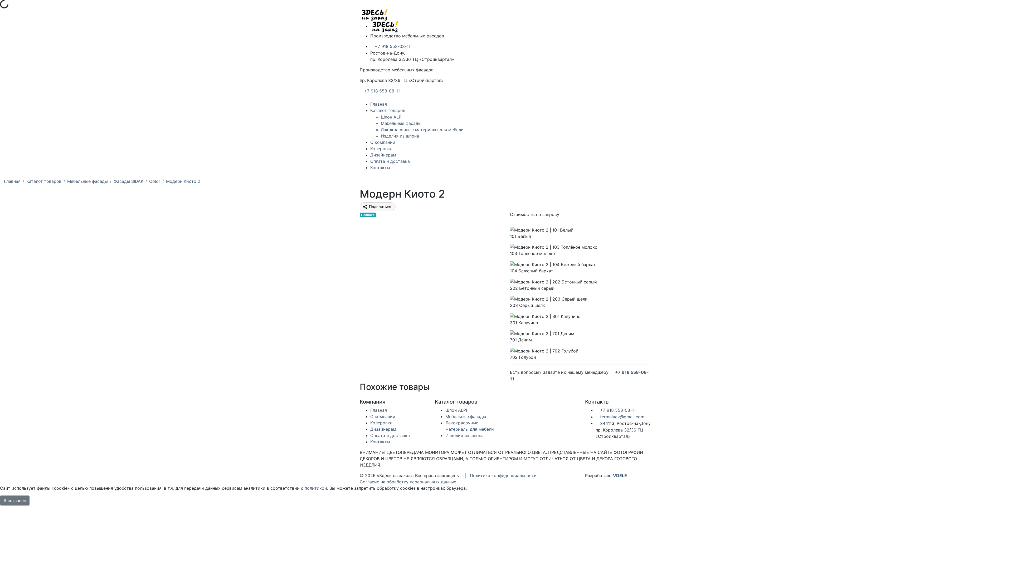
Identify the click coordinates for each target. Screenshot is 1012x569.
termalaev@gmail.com (621, 416)
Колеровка (381, 148)
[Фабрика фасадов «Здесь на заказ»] (374, 14)
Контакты (380, 167)
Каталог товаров (387, 110)
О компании (382, 142)
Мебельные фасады (401, 123)
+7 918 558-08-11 (391, 46)
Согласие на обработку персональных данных (408, 481)
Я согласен (14, 500)
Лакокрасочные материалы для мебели (422, 129)
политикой (316, 488)
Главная (378, 104)
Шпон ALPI (391, 117)
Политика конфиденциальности (503, 475)
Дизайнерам (383, 155)
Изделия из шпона (400, 136)
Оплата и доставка (390, 161)
